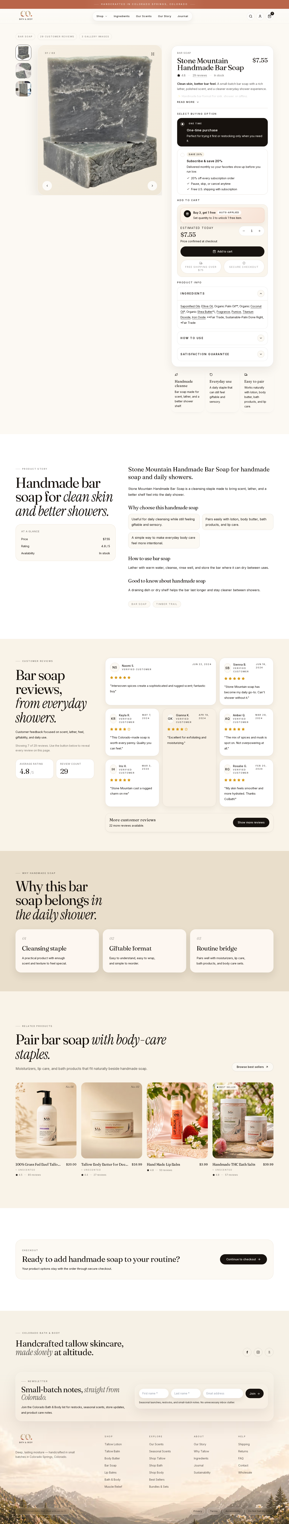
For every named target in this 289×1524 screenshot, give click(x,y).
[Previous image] (47, 185)
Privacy (197, 1511)
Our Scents (144, 16)
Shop (100, 16)
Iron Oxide (199, 317)
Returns (243, 1451)
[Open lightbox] (152, 54)
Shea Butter (205, 311)
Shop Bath (156, 1465)
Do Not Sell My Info (259, 1511)
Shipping (244, 1444)
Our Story (164, 16)
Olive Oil (207, 306)
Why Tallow (201, 1451)
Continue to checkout (241, 1259)
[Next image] (152, 185)
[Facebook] (247, 1352)
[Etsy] (269, 1352)
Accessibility (232, 1511)
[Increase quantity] (259, 231)
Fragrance (223, 311)
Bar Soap (111, 1465)
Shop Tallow (157, 1458)
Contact (243, 1465)
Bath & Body (113, 1479)
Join (254, 1393)
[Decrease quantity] (244, 231)
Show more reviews (251, 822)
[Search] (251, 16)
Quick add (48, 1154)
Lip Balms (111, 1472)
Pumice (236, 311)
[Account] (260, 16)
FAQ (241, 1458)
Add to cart (224, 251)
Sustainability (202, 1472)
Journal (183, 16)
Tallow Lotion (113, 1444)
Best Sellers (157, 1479)
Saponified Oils (190, 306)
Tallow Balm (112, 1451)
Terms (214, 1511)
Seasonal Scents (160, 1451)
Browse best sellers (250, 1066)
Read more (186, 102)
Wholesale (245, 1472)
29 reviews (200, 75)
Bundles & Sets (159, 1486)
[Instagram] (258, 1352)
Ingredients (122, 16)
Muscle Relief (113, 1486)
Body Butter (112, 1458)
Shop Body (156, 1472)
